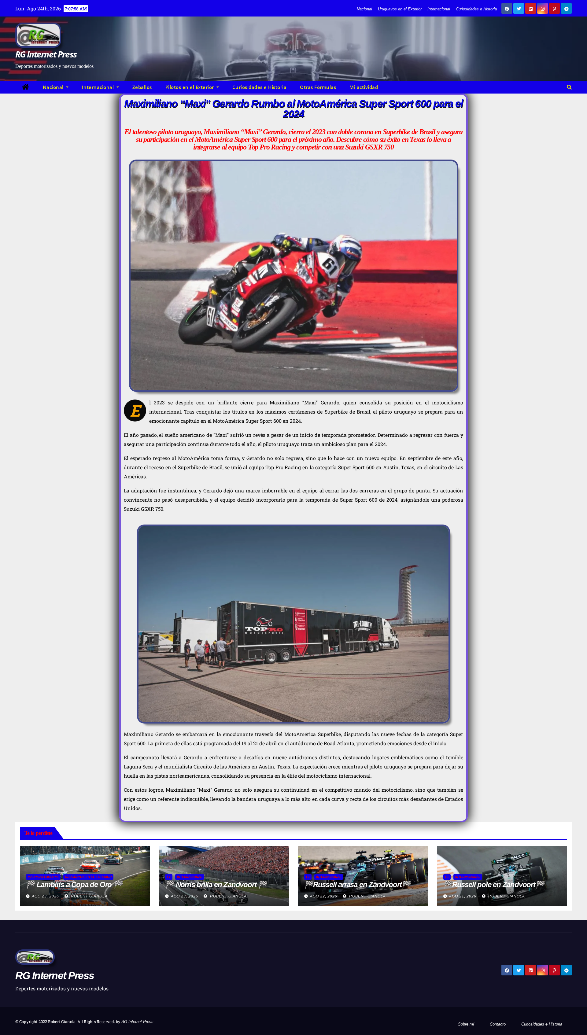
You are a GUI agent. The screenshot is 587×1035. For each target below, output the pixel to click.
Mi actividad (363, 87)
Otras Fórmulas (318, 87)
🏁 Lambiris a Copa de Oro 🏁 (74, 884)
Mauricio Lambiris (43, 876)
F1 (169, 876)
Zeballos (142, 87)
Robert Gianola (89, 896)
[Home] (25, 87)
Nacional (364, 9)
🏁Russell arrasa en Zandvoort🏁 (357, 884)
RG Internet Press (45, 54)
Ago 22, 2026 (323, 896)
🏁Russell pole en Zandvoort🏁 (493, 884)
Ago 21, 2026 (462, 896)
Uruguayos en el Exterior (400, 9)
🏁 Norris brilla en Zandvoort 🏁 (216, 884)
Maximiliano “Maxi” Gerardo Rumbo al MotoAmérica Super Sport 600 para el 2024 (293, 109)
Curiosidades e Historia (476, 9)
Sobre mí (466, 1024)
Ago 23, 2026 (45, 896)
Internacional (438, 9)
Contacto (498, 1024)
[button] (569, 87)
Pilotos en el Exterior (190, 87)
